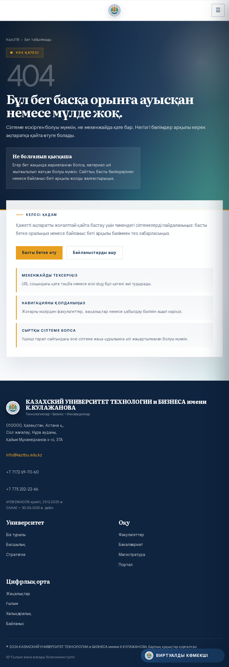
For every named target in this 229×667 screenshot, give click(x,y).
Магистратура (132, 554)
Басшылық (15, 544)
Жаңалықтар (18, 593)
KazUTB (12, 39)
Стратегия (15, 554)
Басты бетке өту (39, 252)
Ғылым (12, 603)
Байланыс (15, 623)
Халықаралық (18, 613)
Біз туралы (16, 534)
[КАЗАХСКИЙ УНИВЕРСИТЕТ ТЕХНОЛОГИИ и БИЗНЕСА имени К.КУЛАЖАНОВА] (114, 10)
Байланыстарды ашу (94, 252)
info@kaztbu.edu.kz (24, 455)
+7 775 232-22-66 (22, 489)
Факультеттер (131, 534)
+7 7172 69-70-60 (22, 472)
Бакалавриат (131, 544)
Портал (125, 564)
